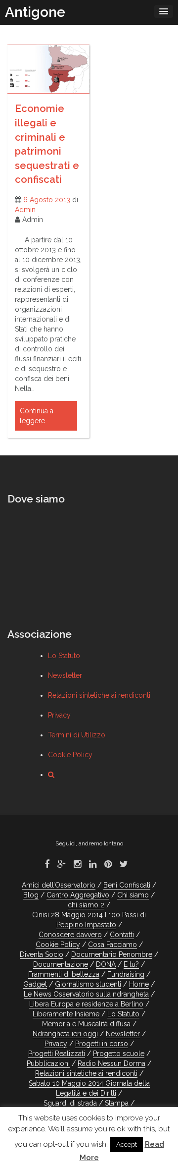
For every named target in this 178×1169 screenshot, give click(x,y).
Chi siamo (133, 895)
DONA (106, 964)
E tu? (131, 964)
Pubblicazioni (48, 1063)
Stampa (117, 1103)
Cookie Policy (70, 755)
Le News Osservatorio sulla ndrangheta (86, 994)
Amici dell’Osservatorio (58, 885)
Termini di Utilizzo (76, 735)
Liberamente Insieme (66, 1014)
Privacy (59, 715)
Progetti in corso (101, 1044)
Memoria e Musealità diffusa (86, 1024)
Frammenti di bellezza (63, 974)
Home (139, 984)
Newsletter (65, 675)
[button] (51, 775)
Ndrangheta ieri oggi (65, 1034)
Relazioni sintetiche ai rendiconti (99, 695)
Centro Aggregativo (77, 895)
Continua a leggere (36, 416)
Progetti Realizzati (56, 1054)
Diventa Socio (41, 954)
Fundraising (125, 974)
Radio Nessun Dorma (111, 1063)
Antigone (35, 12)
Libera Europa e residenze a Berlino (86, 1004)
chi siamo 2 (86, 905)
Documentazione (60, 964)
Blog (31, 895)
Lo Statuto (64, 656)
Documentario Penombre (111, 954)
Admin (25, 210)
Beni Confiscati (126, 885)
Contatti (122, 935)
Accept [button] (126, 1144)
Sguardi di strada (70, 1103)
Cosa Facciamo (112, 944)
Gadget (35, 984)
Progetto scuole (118, 1054)
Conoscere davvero (70, 935)
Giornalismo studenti (88, 984)
